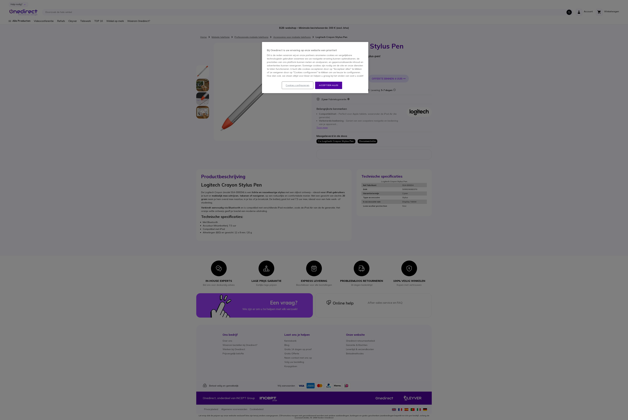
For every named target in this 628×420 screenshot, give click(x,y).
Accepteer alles (328, 85)
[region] (315, 67)
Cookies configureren (297, 85)
